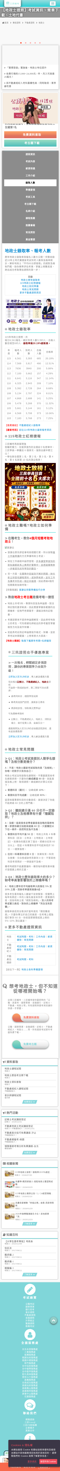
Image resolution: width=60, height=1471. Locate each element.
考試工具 (30, 197)
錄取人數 (30, 183)
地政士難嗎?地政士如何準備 (28, 527)
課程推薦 (30, 218)
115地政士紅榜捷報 (30, 283)
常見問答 (30, 232)
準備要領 (30, 190)
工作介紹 (30, 175)
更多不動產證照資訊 (30, 292)
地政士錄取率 (19, 329)
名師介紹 (30, 211)
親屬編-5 (9, 1268)
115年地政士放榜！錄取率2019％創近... (33, 1172)
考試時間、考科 (25, 959)
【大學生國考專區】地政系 (19, 1241)
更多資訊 (32, 1461)
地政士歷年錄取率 (30, 280)
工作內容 (40, 937)
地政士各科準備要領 (32, 969)
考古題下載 (31, 143)
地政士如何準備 (30, 286)
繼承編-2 (9, 1255)
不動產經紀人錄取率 (29, 425)
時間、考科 (27, 937)
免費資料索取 (31, 134)
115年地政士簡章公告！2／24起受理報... (34, 1193)
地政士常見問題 (30, 289)
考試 (19, 937)
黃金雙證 (30, 239)
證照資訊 (30, 154)
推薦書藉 (30, 225)
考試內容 (30, 161)
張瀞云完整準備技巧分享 (32, 590)
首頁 (7, 23)
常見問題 (28, 940)
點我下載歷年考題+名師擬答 (36, 641)
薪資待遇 (30, 168)
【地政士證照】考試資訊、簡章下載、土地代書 (30, 12)
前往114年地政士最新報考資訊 (35, 430)
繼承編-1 (9, 1261)
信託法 (8, 1248)
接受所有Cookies (48, 1461)
